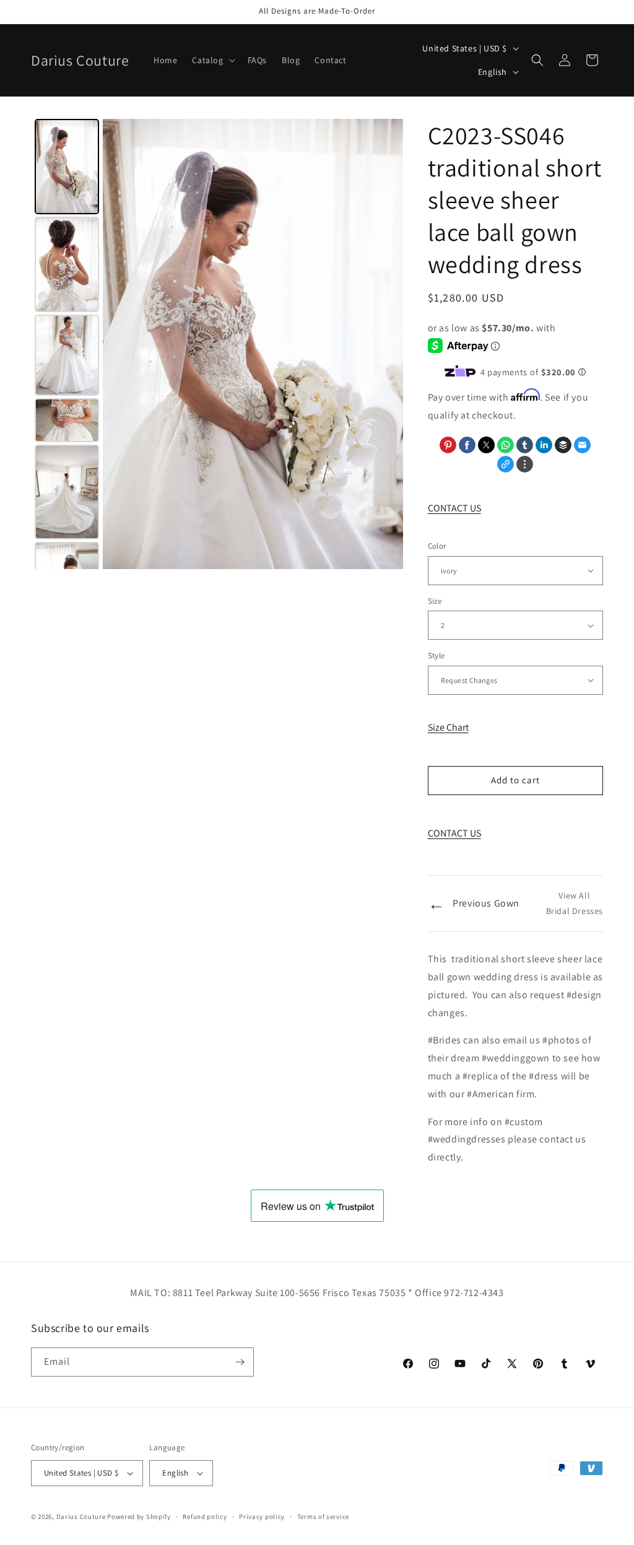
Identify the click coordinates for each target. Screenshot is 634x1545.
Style (436, 655)
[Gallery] (217, 344)
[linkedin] (544, 445)
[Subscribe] (239, 1362)
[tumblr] (524, 445)
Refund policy (205, 1516)
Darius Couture (81, 1516)
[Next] (385, 343)
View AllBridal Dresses (574, 903)
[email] (582, 445)
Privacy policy (262, 1516)
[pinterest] (448, 445)
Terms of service (323, 1516)
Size (435, 601)
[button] (212, 60)
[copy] (505, 464)
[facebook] (467, 445)
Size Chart (448, 727)
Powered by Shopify (139, 1516)
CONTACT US (454, 508)
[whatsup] (505, 445)
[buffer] (563, 445)
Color (437, 546)
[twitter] (486, 445)
